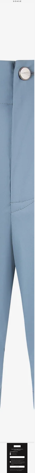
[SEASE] (17, 1)
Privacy (18, 470)
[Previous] (0, 238)
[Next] (33, 238)
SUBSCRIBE (17, 466)
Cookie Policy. (20, 470)
